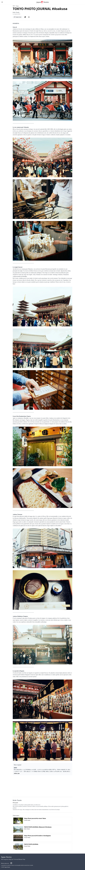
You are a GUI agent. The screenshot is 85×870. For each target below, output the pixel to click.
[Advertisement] (42, 786)
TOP (14, 6)
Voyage (17, 6)
